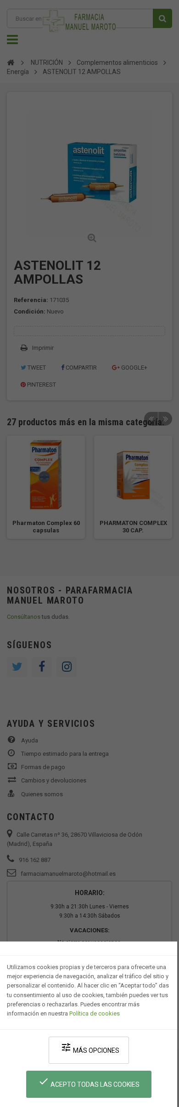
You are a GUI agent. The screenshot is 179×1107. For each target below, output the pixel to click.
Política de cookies (94, 1013)
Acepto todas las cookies (89, 1082)
